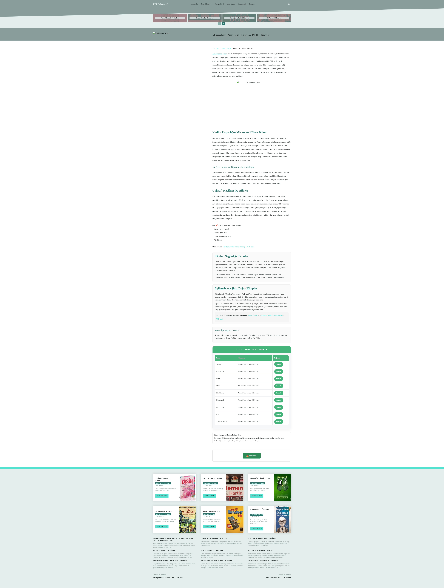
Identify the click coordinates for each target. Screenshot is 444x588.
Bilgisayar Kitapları (163, 483)
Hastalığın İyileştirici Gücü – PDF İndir (262, 538)
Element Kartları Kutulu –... (204, 18)
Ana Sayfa (215, 48)
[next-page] (223, 23)
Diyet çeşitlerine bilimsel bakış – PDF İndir (238, 247)
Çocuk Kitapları (209, 514)
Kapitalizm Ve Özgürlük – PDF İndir (261, 550)
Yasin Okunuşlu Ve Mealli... (170, 18)
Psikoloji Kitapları (257, 483)
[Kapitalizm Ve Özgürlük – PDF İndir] (282, 519)
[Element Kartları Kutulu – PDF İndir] (234, 487)
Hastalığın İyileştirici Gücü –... (239, 18)
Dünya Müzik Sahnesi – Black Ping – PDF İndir (170, 560)
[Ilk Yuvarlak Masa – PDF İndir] (187, 519)
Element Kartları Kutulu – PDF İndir (214, 538)
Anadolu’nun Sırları (219, 54)
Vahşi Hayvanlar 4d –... (212, 511)
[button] (289, 4)
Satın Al (278, 364)
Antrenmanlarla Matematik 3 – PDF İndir (263, 560)
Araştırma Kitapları (163, 514)
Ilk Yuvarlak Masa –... (274, 18)
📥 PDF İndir (251, 455)
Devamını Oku (162, 495)
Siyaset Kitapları (257, 514)
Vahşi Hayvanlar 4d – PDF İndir (212, 550)
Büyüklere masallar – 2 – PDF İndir (278, 578)
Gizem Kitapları (226, 48)
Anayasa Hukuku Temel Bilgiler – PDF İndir (216, 560)
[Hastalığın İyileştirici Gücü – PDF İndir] (282, 487)
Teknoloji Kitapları (210, 483)
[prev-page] (219, 23)
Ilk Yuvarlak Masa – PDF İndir (164, 550)
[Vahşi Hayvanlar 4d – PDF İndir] (234, 519)
